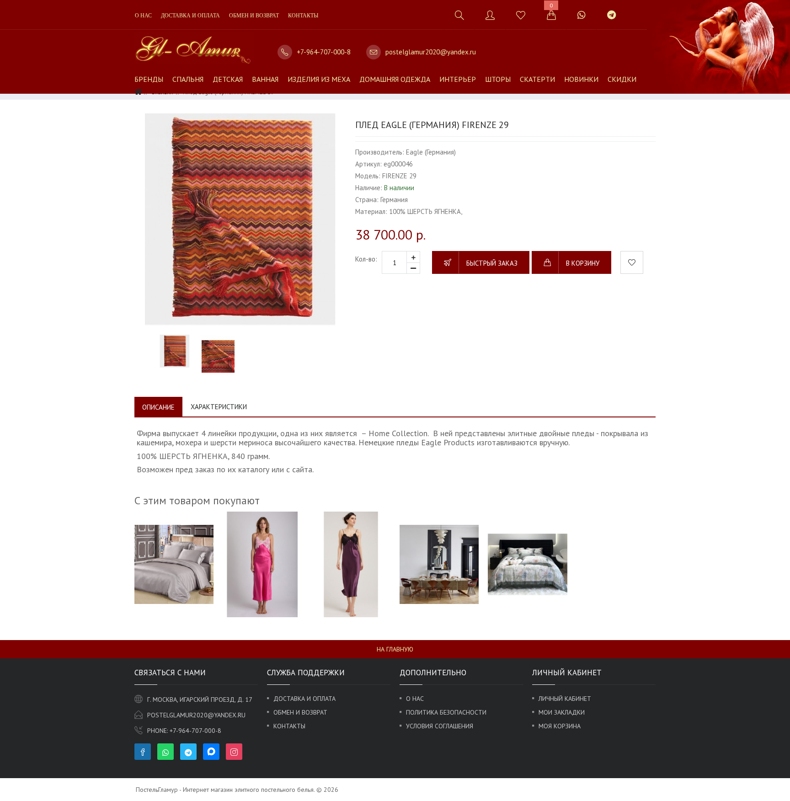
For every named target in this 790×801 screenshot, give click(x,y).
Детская (228, 79)
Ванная (265, 79)
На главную (395, 649)
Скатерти (537, 79)
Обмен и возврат (254, 15)
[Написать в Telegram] (611, 15)
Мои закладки (562, 712)
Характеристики (219, 406)
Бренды (148, 79)
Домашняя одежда (394, 79)
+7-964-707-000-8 (324, 52)
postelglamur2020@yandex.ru (430, 52)
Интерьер (457, 79)
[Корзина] (551, 15)
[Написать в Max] (637, 10)
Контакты (303, 15)
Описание (158, 407)
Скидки (622, 79)
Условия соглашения (439, 726)
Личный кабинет (565, 698)
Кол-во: (366, 259)
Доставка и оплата (190, 15)
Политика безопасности (446, 712)
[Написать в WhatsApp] (581, 15)
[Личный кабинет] (490, 15)
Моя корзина (560, 726)
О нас (143, 15)
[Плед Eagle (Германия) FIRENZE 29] (240, 219)
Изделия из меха (319, 79)
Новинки (581, 79)
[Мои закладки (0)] (520, 15)
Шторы (498, 79)
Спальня (187, 79)
